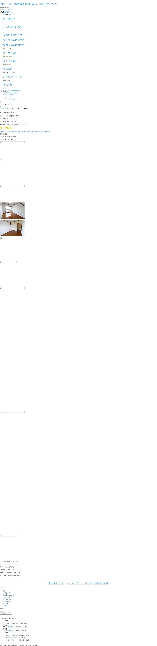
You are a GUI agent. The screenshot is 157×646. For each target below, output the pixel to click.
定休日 (5, 605)
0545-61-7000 (10, 627)
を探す (15, 91)
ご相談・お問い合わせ (9, 93)
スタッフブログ (7, 598)
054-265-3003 (10, 637)
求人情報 (7, 84)
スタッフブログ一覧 (72, 583)
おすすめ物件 (7, 601)
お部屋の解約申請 (14, 39)
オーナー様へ (10, 52)
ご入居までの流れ (12, 26)
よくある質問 (10, 60)
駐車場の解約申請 (14, 44)
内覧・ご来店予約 (8, 95)
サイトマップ (8, 97)
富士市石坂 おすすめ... (57, 583)
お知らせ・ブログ (12, 76)
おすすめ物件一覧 (86, 583)
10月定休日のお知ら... (100, 583)
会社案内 (7, 68)
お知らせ (6, 594)
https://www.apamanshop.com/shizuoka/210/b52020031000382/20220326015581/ (25, 131)
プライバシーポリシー (11, 99)
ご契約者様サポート (13, 34)
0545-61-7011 (10, 631)
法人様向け (9, 18)
